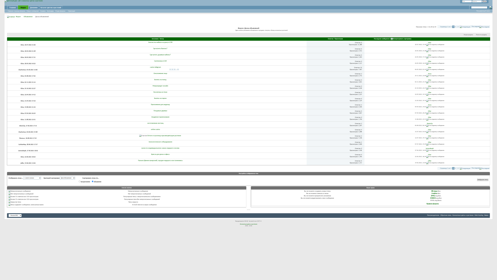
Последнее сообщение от (382, 39)
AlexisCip (22, 126)
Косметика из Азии (160, 92)
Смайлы (434, 193)
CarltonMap (22, 144)
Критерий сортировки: (52, 178)
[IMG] (433, 196)
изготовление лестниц (155, 123)
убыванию (97, 182)
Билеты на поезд (160, 79)
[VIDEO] (433, 198)
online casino (155, 129)
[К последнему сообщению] (435, 44)
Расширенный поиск (483, 11)
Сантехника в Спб (160, 61)
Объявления (28, 17)
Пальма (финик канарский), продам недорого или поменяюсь (160, 160)
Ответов (330, 39)
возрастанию (85, 182)
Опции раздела (468, 35)
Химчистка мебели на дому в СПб (160, 42)
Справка (43, 11)
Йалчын (22, 138)
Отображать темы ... (16, 178)
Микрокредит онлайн (160, 86)
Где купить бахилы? (160, 48)
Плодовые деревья (160, 111)
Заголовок (155, 39)
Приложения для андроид (160, 104)
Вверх (486, 215)
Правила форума (432, 204)
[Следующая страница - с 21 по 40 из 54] (465, 26)
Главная (12, 8)
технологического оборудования (160, 142)
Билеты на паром (160, 98)
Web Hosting (478, 215)
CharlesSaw (22, 70)
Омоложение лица (160, 73)
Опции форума (60, 11)
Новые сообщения (33, 11)
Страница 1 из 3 (445, 27)
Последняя (475, 26)
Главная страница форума (16, 11)
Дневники (34, 8)
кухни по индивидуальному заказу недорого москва (160, 148)
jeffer (22, 163)
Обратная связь (445, 215)
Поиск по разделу (481, 35)
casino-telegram (155, 67)
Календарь (50, 11)
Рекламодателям (433, 215)
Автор (162, 39)
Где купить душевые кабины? (160, 55)
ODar (22, 45)
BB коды (434, 191)
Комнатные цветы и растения (462, 215)
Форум (23, 8)
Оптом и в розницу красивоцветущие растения (164, 135)
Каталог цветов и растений (51, 8)
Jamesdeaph (22, 151)
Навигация (71, 11)
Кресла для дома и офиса (160, 154)
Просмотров (339, 39)
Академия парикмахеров (160, 117)
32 (361, 67)
